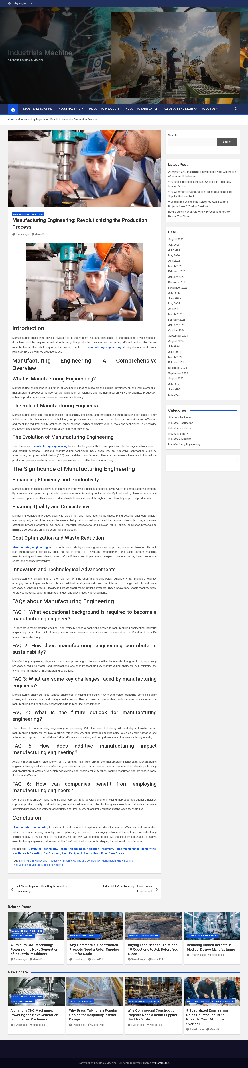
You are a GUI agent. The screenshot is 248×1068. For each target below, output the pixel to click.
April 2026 (174, 260)
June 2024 (174, 351)
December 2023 (177, 367)
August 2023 (175, 378)
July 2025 (174, 292)
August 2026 (175, 239)
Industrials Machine (40, 53)
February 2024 (176, 362)
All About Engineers (179, 108)
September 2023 (178, 373)
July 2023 (174, 384)
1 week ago (20, 959)
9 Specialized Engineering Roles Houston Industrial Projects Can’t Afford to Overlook (207, 1017)
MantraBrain (162, 1063)
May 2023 (174, 394)
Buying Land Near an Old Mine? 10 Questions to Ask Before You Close (153, 949)
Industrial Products (104, 108)
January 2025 (176, 325)
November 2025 (177, 287)
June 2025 (174, 298)
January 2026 (176, 277)
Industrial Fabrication (141, 108)
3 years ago (22, 234)
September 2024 (178, 335)
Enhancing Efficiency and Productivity (40, 860)
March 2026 (175, 266)
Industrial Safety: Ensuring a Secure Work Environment (127, 889)
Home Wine (148, 848)
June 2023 (174, 389)
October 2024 (176, 330)
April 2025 (174, 309)
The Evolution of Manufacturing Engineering (37, 864)
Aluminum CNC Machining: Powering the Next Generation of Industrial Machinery (34, 949)
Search (172, 135)
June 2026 (174, 250)
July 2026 (174, 244)
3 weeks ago (138, 959)
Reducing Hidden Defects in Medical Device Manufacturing (211, 947)
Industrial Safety (71, 108)
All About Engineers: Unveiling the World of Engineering (42, 889)
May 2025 (174, 303)
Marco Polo (41, 234)
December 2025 (177, 282)
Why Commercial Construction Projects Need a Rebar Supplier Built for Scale (94, 949)
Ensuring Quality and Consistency (82, 860)
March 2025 (175, 314)
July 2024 (174, 346)
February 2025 (176, 319)
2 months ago (198, 954)
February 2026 (176, 271)
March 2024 (175, 357)
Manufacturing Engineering (28, 214)
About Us (208, 108)
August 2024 (175, 341)
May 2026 (174, 255)
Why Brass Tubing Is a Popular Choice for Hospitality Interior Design (93, 1014)
